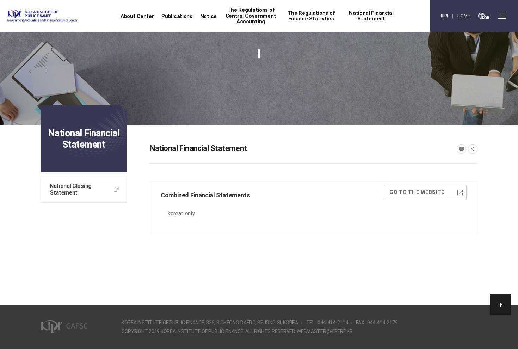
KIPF (445, 15)
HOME (463, 15)
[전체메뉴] (502, 16)
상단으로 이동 (500, 304)
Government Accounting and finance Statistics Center (61, 16)
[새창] (484, 16)
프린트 (461, 149)
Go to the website (416, 192)
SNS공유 (472, 149)
